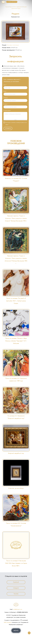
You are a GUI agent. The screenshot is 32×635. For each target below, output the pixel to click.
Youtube (16, 594)
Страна (6, 104)
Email (5, 91)
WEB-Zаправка (7, 622)
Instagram (16, 588)
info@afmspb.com (17, 609)
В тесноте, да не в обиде (16, 488)
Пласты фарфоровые (17, 6)
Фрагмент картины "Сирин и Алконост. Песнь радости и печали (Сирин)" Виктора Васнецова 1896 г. (16, 218)
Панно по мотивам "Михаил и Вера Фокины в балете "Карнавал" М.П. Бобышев (16, 340)
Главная (6, 6)
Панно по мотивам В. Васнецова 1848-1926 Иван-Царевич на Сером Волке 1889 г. (16, 563)
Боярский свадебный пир (16, 453)
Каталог (10, 6)
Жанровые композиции (13, 45)
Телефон (6, 98)
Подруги (19, 8)
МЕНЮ (16, 630)
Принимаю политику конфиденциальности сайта (16, 123)
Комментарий (7, 110)
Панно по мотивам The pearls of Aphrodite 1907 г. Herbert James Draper (16, 300)
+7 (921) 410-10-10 (12, 2)
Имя (5, 85)
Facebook (16, 582)
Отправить (8, 128)
